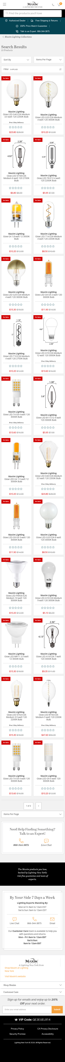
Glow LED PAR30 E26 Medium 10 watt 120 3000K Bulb (16, 598)
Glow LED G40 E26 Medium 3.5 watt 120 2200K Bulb (16, 115)
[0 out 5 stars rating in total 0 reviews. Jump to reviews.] (16, 127)
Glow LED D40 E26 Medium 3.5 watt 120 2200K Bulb (48, 477)
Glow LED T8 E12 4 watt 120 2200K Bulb (48, 179)
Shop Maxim (9, 985)
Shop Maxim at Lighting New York (16, 969)
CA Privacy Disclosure (47, 1029)
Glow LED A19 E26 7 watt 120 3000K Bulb (48, 658)
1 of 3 (28, 806)
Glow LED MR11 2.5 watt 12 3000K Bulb (16, 658)
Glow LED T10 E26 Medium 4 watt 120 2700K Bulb (16, 357)
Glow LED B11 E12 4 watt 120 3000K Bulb (48, 419)
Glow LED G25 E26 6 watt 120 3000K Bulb (48, 538)
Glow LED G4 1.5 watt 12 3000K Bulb (16, 480)
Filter (11, 69)
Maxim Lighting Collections (18, 36)
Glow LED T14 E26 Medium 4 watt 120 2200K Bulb (48, 238)
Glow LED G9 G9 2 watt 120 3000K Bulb (48, 296)
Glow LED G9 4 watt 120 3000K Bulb (48, 780)
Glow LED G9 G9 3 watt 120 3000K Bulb (16, 538)
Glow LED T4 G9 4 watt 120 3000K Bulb (16, 416)
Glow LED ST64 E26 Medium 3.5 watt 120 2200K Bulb (16, 717)
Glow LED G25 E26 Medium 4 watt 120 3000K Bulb (48, 118)
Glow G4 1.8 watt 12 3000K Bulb (16, 238)
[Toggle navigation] (4, 4)
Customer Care (10, 992)
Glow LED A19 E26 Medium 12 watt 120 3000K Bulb (48, 354)
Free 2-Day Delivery (16, 122)
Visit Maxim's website (15, 976)
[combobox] (32, 13)
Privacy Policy (17, 1029)
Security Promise (17, 1034)
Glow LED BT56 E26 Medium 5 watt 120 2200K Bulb (49, 717)
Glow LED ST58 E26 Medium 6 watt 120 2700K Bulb (16, 178)
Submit (57, 1010)
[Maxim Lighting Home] (32, 5)
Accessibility (48, 1034)
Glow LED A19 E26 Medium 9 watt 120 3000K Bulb (48, 599)
